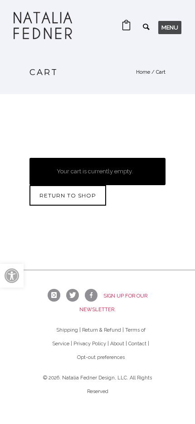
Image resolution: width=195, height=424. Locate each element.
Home (143, 72)
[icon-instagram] (56, 295)
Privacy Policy (89, 344)
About (117, 344)
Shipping (67, 330)
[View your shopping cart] (126, 27)
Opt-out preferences (101, 357)
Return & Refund (101, 330)
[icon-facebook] (93, 295)
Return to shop (67, 195)
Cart (161, 72)
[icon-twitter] (74, 295)
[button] (12, 276)
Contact (137, 344)
